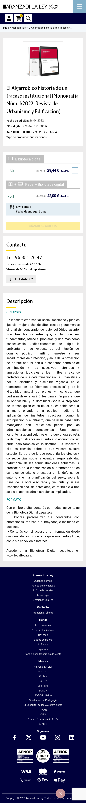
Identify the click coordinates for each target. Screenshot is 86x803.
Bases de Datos (43, 639)
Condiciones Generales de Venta (43, 653)
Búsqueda (28, 18)
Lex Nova (43, 685)
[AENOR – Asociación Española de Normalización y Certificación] (43, 761)
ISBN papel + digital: (19, 131)
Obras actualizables (43, 630)
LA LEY (43, 681)
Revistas (43, 634)
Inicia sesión (9, 18)
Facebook (14, 737)
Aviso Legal (43, 595)
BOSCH (43, 690)
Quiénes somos (43, 580)
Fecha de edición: (17, 120)
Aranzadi (43, 671)
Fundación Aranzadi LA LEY (43, 719)
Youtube (43, 737)
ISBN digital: (14, 126)
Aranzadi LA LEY (43, 666)
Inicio (6, 27)
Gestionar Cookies (43, 599)
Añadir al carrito (43, 226)
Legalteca (43, 649)
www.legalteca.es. (19, 555)
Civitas (43, 676)
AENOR (43, 723)
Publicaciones (43, 625)
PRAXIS (43, 709)
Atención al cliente (43, 612)
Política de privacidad (43, 585)
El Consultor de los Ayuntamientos (43, 704)
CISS (43, 714)
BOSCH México (43, 695)
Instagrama (57, 737)
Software (43, 644)
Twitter (28, 737)
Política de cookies (43, 590)
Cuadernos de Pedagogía (43, 700)
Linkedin (72, 737)
